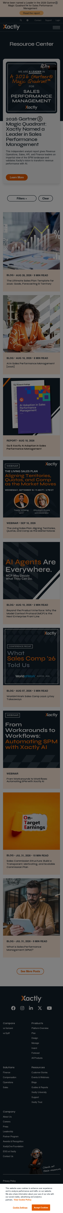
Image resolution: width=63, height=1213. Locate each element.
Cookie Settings (20, 1207)
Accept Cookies (41, 1207)
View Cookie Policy (22, 1199)
